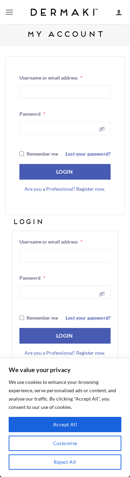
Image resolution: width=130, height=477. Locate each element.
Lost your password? (88, 154)
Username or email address (51, 78)
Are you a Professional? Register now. (65, 189)
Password (32, 114)
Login (65, 171)
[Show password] (101, 128)
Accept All (65, 424)
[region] (65, 417)
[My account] (118, 12)
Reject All (65, 462)
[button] (9, 11)
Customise (65, 443)
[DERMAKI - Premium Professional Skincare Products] (65, 12)
